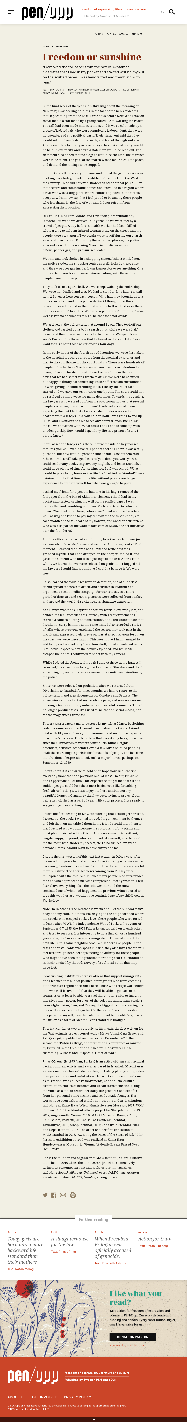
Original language (130, 34)
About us (16, 1397)
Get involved (44, 1397)
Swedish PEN (43, 1409)
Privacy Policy (77, 1397)
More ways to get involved (124, 1345)
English (99, 34)
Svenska (112, 34)
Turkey (47, 46)
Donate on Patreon (132, 1337)
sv (162, 12)
